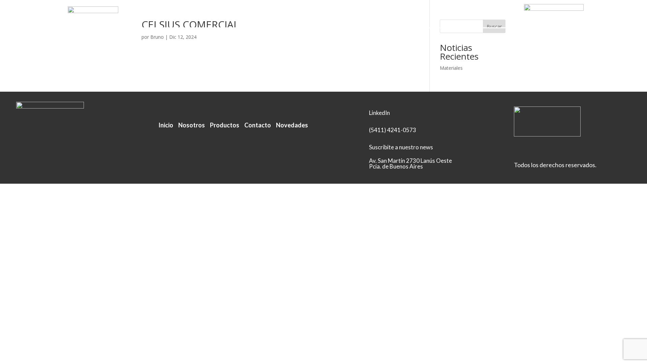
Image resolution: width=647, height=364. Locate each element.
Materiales (451, 68)
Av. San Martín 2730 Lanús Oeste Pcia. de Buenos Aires (410, 163)
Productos (295, 14)
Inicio (230, 14)
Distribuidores (338, 14)
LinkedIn (412, 14)
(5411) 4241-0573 (392, 129)
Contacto (379, 14)
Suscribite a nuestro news (401, 147)
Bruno (157, 37)
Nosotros (259, 14)
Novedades (292, 125)
